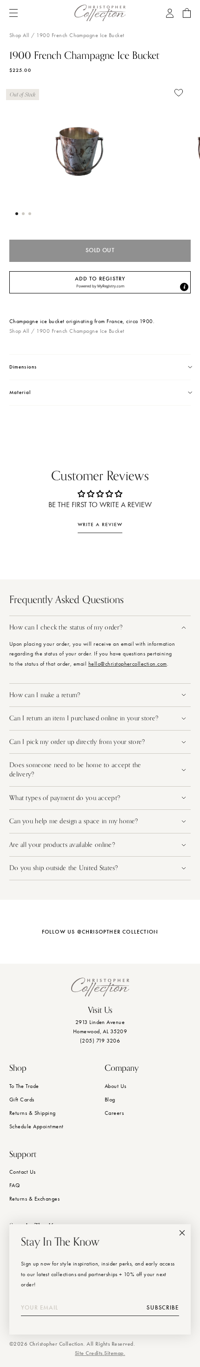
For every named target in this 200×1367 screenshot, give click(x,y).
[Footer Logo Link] (100, 987)
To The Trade (24, 1086)
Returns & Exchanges (34, 1198)
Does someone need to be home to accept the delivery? (75, 770)
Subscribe (163, 1307)
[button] (16, 213)
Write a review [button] (100, 524)
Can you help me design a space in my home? (74, 821)
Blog (110, 1099)
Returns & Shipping (32, 1113)
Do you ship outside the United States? (64, 868)
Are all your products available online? (63, 844)
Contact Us (22, 1172)
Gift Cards (21, 1099)
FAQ (14, 1185)
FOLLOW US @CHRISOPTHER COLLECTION (100, 931)
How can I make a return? (44, 695)
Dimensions (23, 367)
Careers (114, 1113)
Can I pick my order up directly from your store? (77, 742)
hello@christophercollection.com (127, 664)
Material (20, 392)
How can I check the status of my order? (65, 627)
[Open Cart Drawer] (187, 13)
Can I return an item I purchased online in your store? (84, 718)
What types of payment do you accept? (64, 798)
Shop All (19, 35)
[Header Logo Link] (100, 13)
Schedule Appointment (36, 1126)
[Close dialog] (182, 1233)
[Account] (169, 13)
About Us (116, 1086)
